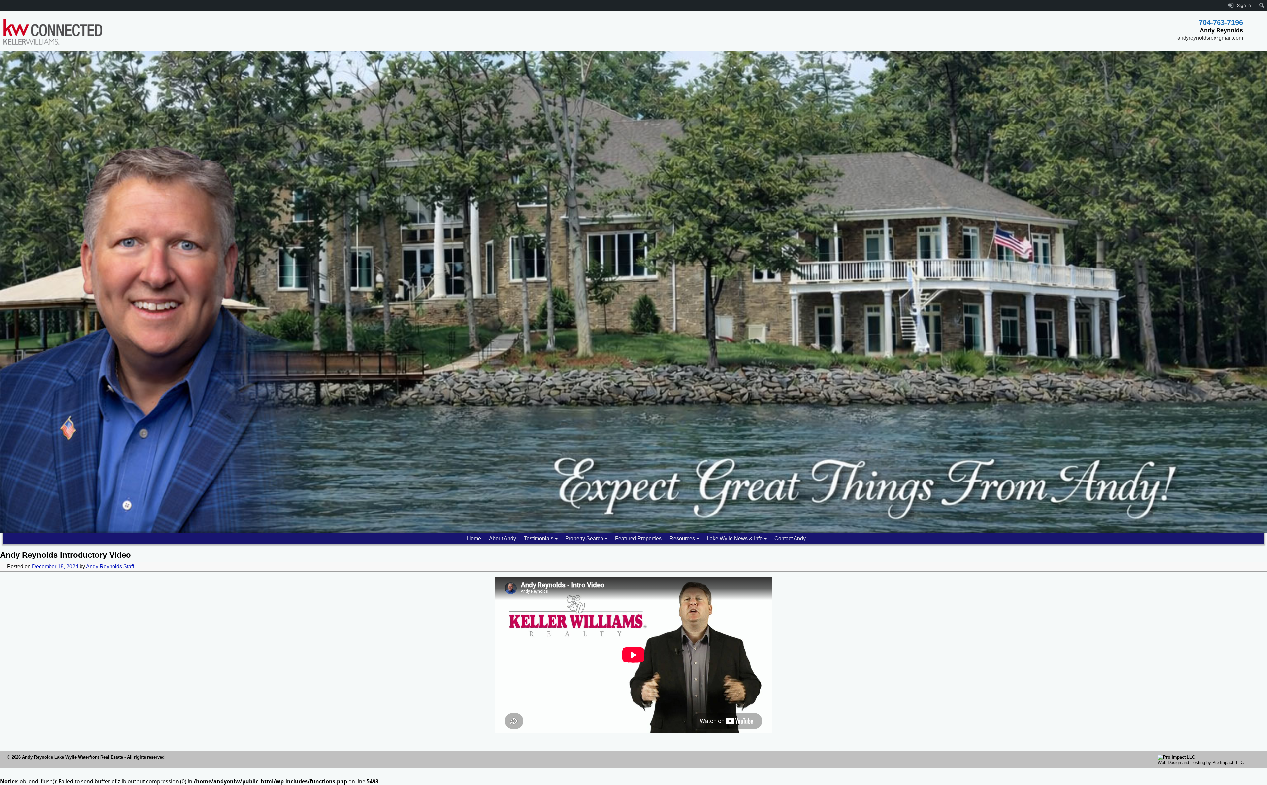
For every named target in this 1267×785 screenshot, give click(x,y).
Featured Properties (638, 538)
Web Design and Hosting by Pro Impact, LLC (1201, 762)
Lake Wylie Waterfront (76, 757)
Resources (682, 538)
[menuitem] (1262, 5)
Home (474, 538)
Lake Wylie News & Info (735, 538)
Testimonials (538, 538)
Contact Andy (790, 538)
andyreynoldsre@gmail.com (1210, 38)
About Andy (502, 538)
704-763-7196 (1221, 22)
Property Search (584, 538)
